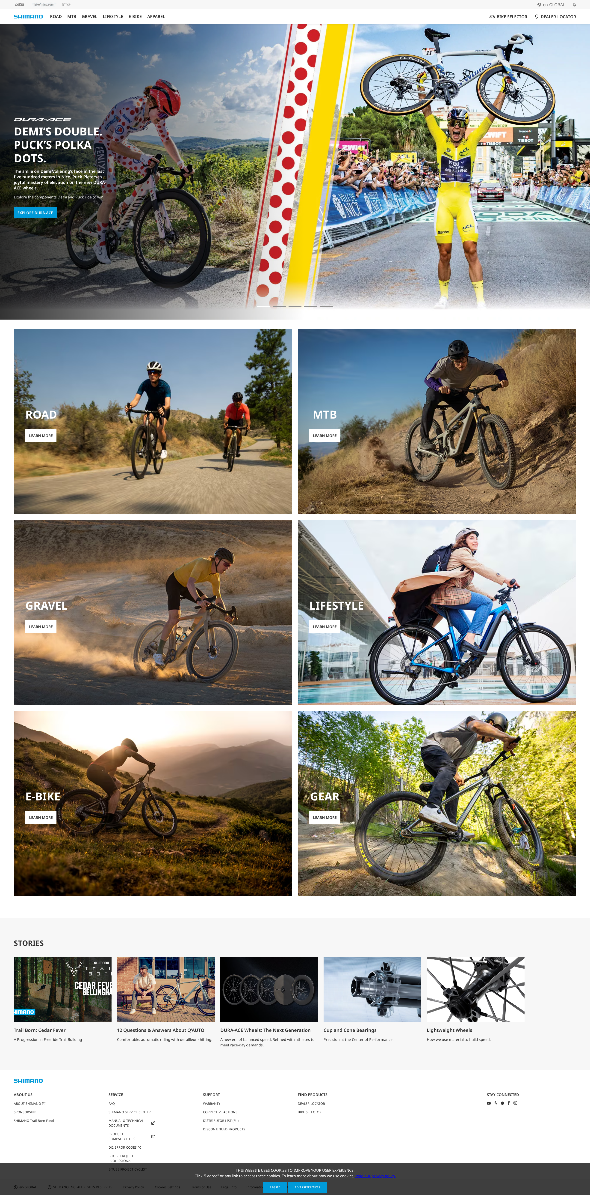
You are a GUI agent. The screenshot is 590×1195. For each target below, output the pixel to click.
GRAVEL (89, 16)
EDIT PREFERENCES (307, 1187)
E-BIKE (135, 16)
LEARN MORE (29, 194)
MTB (71, 16)
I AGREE (275, 1187)
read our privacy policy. (375, 1175)
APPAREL (156, 16)
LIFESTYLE (113, 16)
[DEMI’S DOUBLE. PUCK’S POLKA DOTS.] (263, 306)
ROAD (56, 16)
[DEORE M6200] (310, 306)
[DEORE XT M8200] (295, 306)
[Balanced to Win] (279, 306)
